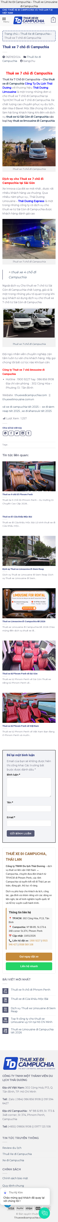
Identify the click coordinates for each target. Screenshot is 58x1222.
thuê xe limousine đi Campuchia (34, 120)
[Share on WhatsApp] (5, 433)
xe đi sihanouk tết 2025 (36, 411)
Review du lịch (11, 1147)
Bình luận (13, 774)
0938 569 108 (26, 944)
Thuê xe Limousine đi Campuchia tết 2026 (32, 1031)
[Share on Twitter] (17, 433)
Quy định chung (13, 1185)
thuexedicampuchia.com (31, 395)
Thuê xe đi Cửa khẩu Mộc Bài (29, 999)
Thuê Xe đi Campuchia (35, 33)
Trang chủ (11, 33)
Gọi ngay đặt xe (29, 956)
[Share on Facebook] (11, 433)
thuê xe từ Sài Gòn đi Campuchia (27, 116)
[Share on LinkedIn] (22, 433)
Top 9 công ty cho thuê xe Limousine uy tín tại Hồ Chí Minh (31, 1020)
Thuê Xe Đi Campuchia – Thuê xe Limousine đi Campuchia (29, 4)
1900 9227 (34, 940)
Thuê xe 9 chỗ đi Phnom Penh (30, 989)
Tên (10, 802)
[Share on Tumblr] (28, 433)
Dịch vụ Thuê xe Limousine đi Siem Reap (33, 1010)
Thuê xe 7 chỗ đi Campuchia (29, 344)
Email (11, 817)
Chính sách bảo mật (15, 1178)
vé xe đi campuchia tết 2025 (20, 406)
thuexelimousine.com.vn (18, 399)
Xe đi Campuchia (13, 1160)
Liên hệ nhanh (29, 966)
